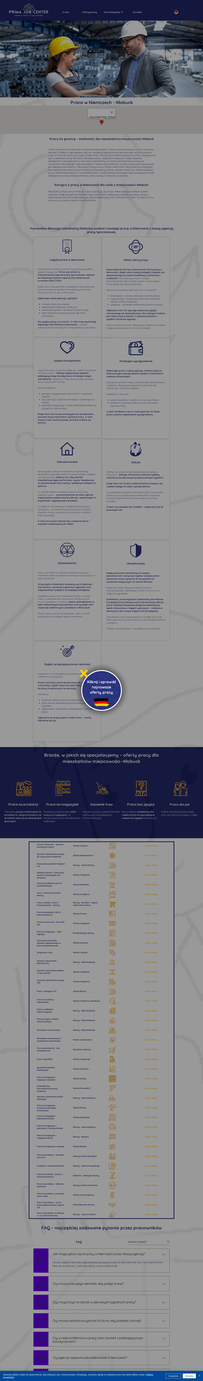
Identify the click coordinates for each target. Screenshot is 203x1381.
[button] (84, 673)
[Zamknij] (199, 1376)
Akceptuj (189, 1376)
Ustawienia (173, 1376)
